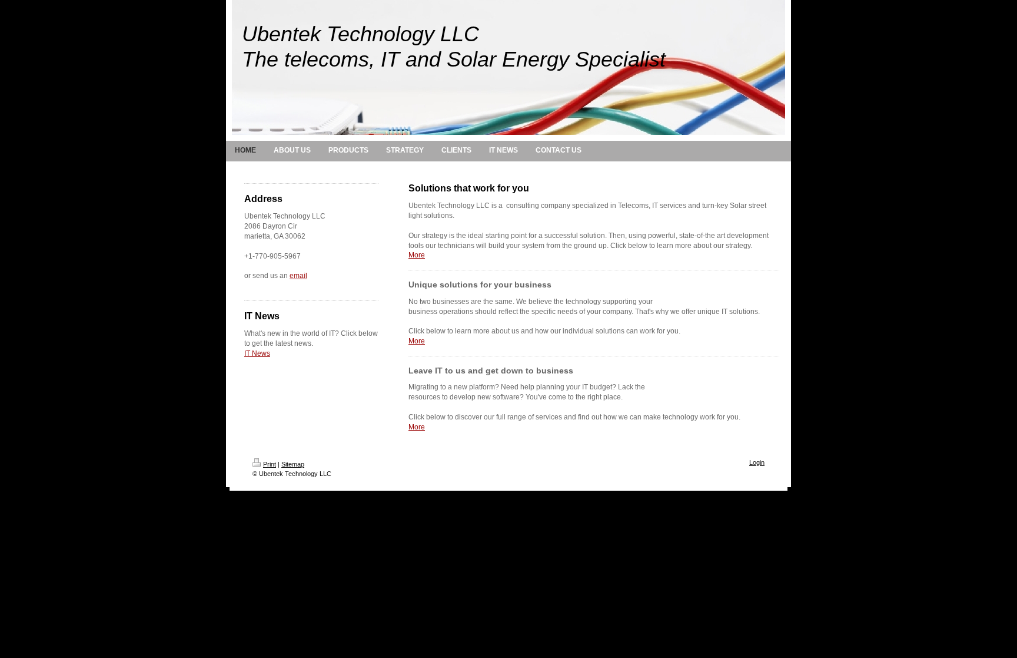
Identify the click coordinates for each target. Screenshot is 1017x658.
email (298, 276)
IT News (257, 353)
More (416, 255)
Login (757, 462)
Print (269, 464)
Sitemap (292, 464)
